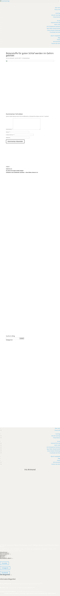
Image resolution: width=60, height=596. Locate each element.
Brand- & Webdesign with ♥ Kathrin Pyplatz (45, 593)
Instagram (5, 568)
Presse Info (57, 9)
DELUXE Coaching (55, 15)
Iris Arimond (11, 58)
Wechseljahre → (5, 554)
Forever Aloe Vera (55, 43)
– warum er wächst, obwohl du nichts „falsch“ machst (17, 587)
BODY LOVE (57, 24)
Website (8, 137)
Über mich (57, 7)
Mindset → (3, 555)
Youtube (4, 563)
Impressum (22, 593)
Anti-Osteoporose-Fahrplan (53, 26)
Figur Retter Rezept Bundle (53, 28)
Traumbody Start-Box (55, 32)
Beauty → (3, 557)
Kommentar (9, 129)
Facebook (5, 573)
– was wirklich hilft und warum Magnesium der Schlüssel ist (22, 591)
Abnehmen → (4, 552)
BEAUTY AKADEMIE (55, 35)
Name (8, 132)
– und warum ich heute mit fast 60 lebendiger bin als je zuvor (21, 583)
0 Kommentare (26, 58)
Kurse (58, 20)
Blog (59, 37)
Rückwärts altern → (7, 558)
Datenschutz (30, 593)
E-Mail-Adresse (10, 135)
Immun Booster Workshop (53, 30)
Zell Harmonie (56, 41)
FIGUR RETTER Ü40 (55, 22)
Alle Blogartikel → (6, 575)
